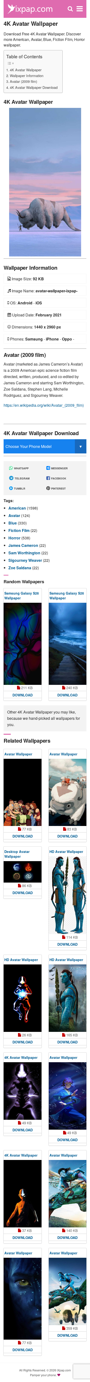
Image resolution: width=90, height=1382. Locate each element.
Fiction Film (19, 530)
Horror (14, 538)
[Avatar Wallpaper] (23, 792)
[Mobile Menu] (80, 9)
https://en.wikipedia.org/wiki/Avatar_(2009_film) (44, 405)
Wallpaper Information (26, 75)
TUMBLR (19, 488)
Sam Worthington (24, 553)
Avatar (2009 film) (23, 81)
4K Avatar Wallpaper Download (34, 87)
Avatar (14, 515)
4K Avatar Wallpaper (26, 69)
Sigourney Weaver (25, 560)
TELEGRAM (22, 478)
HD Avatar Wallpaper (66, 851)
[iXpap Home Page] (30, 8)
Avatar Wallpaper (18, 754)
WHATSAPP (21, 468)
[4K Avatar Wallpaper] (45, 181)
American (17, 508)
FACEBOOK (58, 478)
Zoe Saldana (20, 567)
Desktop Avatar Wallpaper (17, 854)
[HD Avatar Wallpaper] (68, 895)
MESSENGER (59, 468)
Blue (13, 523)
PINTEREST (58, 488)
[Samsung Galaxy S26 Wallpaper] (23, 644)
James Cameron (23, 545)
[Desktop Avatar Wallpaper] (23, 872)
